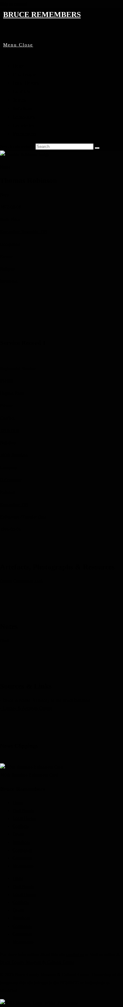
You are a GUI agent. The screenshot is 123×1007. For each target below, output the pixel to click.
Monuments (24, 133)
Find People (24, 74)
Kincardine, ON (14, 504)
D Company (10, 479)
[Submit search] (97, 148)
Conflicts (21, 91)
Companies (24, 116)
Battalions (22, 108)
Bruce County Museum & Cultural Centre (37, 962)
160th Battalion (13, 455)
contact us (75, 954)
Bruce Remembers (42, 14)
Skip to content (13, 4)
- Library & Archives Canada (26, 708)
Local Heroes (26, 82)
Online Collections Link (21, 581)
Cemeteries (23, 125)
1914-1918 (9, 430)
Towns (19, 99)
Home (19, 65)
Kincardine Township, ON (23, 231)
